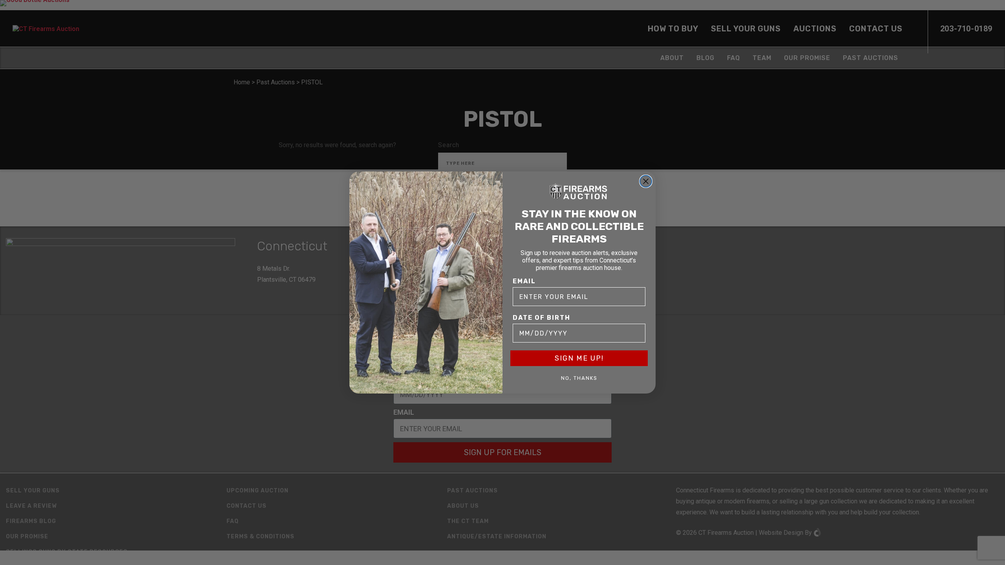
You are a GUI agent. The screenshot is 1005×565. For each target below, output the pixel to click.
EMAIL (524, 281)
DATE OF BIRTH (541, 317)
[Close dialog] (646, 181)
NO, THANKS (579, 378)
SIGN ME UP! (579, 358)
